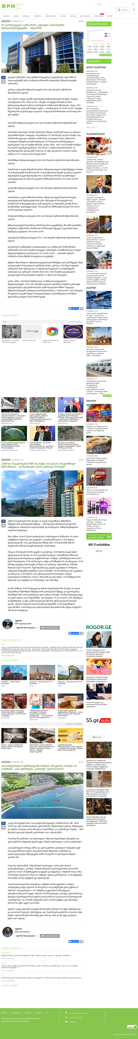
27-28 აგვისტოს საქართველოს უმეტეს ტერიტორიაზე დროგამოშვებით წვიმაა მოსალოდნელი (13, 445)
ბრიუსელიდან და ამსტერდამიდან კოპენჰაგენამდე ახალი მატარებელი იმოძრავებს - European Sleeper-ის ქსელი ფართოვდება (96, 79)
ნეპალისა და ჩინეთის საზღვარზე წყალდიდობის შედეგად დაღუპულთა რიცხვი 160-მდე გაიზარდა (69, 445)
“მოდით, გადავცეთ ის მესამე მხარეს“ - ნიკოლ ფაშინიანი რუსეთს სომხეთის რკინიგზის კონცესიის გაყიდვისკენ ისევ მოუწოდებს (95, 243)
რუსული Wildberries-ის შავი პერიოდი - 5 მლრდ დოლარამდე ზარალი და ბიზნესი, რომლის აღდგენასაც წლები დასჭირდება (96, 525)
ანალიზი (91, 287)
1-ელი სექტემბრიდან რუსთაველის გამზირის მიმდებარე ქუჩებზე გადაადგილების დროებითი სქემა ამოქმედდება (41, 417)
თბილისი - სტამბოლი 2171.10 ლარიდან (41, 682)
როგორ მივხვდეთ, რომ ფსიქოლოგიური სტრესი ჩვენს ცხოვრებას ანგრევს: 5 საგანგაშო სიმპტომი (98, 653)
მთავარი (4, 1013)
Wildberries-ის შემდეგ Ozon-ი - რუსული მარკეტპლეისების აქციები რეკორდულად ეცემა (97, 429)
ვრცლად (106, 395)
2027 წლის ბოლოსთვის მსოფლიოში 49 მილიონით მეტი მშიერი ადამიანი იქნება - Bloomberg (96, 352)
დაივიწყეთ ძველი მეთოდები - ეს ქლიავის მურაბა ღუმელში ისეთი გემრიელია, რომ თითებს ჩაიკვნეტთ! (13, 713)
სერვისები (38, 1013)
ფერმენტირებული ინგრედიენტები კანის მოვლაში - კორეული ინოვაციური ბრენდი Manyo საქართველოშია (70, 747)
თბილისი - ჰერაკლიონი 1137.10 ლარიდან (70, 682)
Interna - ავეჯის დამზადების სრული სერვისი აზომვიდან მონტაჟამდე (12, 746)
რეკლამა (27, 1013)
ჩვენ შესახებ (16, 1013)
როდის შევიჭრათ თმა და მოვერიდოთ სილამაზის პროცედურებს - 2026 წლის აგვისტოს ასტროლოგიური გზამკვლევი (96, 821)
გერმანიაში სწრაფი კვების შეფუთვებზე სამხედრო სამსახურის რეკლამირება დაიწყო (96, 461)
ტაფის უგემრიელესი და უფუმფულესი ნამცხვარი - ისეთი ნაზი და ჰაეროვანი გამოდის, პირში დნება (70, 713)
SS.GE (5, 322)
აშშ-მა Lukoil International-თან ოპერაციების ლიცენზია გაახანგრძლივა (97, 492)
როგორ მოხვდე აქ (75, 322)
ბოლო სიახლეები (96, 67)
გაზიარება (75, 308)
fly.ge (3, 686)
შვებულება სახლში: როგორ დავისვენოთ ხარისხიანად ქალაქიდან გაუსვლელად (97, 679)
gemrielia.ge (5, 718)
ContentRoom (78, 724)
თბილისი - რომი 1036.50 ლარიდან (10, 682)
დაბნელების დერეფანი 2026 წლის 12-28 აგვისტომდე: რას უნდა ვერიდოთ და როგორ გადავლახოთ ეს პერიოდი (97, 793)
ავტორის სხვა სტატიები (25, 628)
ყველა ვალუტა (104, 54)
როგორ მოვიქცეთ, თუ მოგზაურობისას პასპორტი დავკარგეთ (96, 704)
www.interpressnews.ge (9, 450)
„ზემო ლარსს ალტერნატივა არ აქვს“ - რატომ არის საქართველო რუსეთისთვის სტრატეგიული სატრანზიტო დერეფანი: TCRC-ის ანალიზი (97, 319)
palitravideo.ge (6, 423)
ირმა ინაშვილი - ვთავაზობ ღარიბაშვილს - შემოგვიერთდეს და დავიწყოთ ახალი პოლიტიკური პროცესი (42, 445)
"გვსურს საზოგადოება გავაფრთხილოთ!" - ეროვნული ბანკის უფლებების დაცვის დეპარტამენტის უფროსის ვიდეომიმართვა (13, 417)
